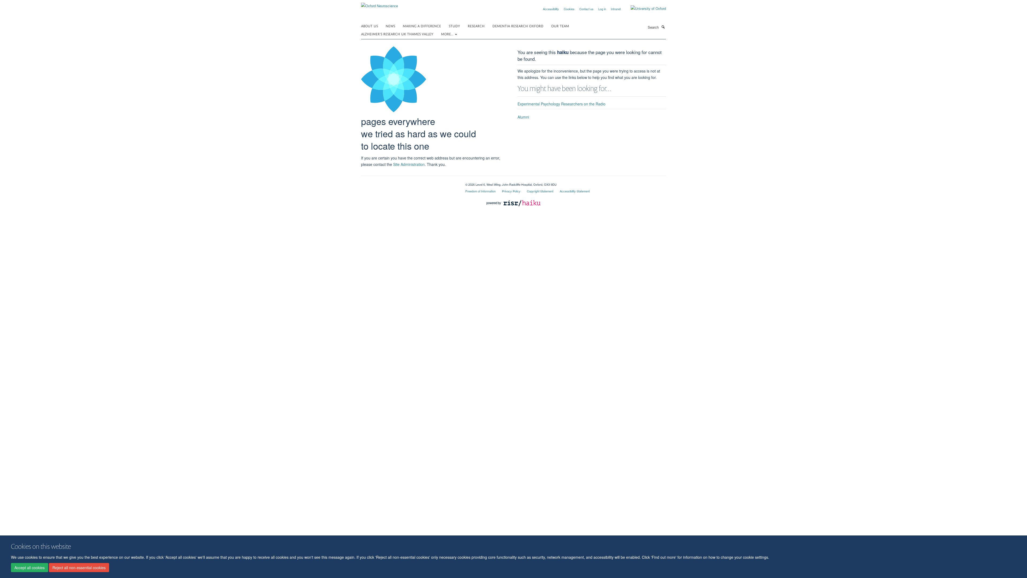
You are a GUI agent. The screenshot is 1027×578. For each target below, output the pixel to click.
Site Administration (409, 164)
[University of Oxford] (644, 8)
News (390, 25)
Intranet (616, 9)
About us (369, 25)
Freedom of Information (480, 191)
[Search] (663, 27)
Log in (602, 9)
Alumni (523, 117)
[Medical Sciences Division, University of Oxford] (409, 182)
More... (447, 33)
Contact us (586, 9)
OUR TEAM (560, 25)
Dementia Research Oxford (517, 25)
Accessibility (551, 9)
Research (476, 25)
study (454, 25)
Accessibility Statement (575, 191)
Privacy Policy (511, 191)
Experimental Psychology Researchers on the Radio (562, 104)
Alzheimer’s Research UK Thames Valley (397, 33)
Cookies (569, 9)
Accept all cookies (29, 567)
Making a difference (422, 25)
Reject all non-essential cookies (79, 567)
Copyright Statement (540, 191)
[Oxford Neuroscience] (379, 3)
